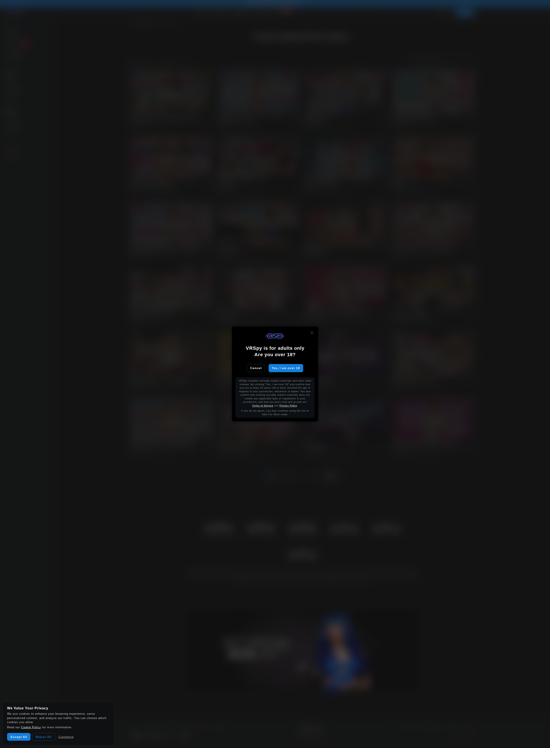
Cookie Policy (31, 727)
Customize (66, 737)
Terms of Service (262, 405)
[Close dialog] (312, 332)
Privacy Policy (288, 405)
